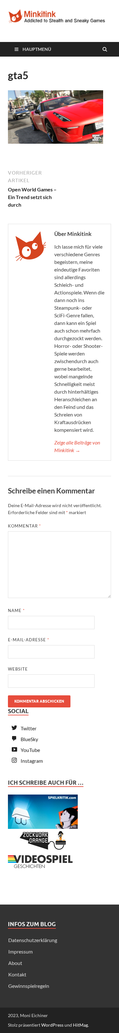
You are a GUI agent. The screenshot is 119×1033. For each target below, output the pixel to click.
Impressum (20, 951)
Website (18, 668)
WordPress (52, 1025)
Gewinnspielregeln (28, 986)
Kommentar (24, 525)
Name (16, 610)
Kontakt (17, 974)
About (15, 963)
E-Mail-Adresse (28, 639)
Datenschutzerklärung (32, 940)
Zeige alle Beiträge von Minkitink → (77, 446)
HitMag (80, 1025)
